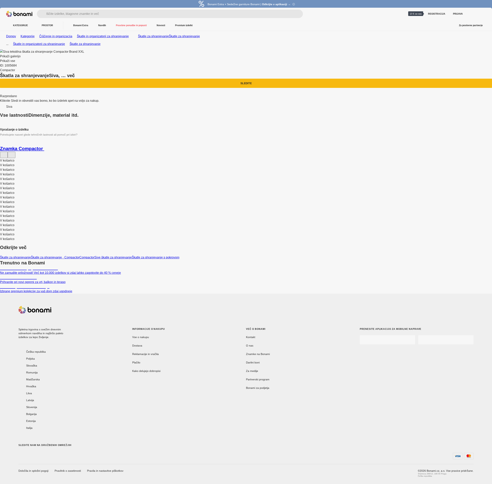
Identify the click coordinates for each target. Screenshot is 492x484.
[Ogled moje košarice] (481, 14)
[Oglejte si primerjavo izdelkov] (472, 14)
